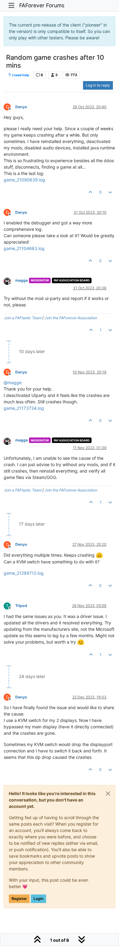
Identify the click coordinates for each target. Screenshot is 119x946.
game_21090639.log (24, 179)
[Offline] (9, 281)
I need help (20, 75)
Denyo (21, 107)
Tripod (21, 605)
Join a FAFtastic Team (22, 318)
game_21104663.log (24, 248)
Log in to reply (98, 85)
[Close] (108, 793)
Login (38, 898)
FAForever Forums (41, 5)
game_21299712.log (24, 573)
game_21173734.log (24, 408)
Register (19, 898)
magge (21, 280)
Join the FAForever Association (71, 318)
